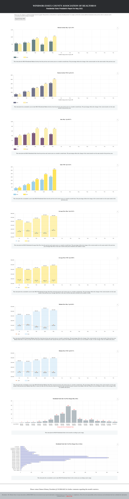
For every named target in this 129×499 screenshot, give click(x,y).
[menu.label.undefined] (117, 27)
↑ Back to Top (69, 496)
